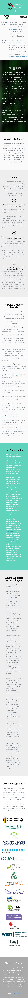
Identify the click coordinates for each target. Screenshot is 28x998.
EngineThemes (17, 993)
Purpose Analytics (15, 43)
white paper (10, 531)
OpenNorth (21, 334)
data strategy (10, 540)
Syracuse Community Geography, (16, 374)
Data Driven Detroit (15, 416)
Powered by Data (12, 334)
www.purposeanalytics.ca (18, 56)
